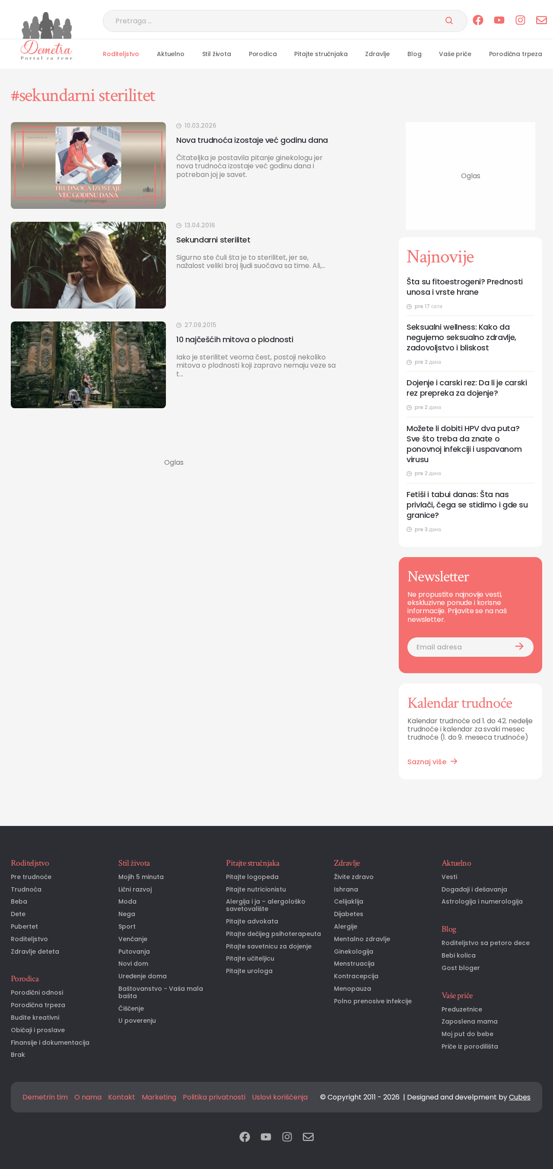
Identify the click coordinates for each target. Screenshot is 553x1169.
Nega (126, 914)
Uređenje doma (142, 976)
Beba (19, 901)
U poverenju (137, 1020)
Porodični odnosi (37, 992)
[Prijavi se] (519, 647)
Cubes (520, 1097)
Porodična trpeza (515, 54)
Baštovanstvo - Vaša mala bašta (160, 992)
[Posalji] (449, 21)
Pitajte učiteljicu (250, 958)
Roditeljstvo (121, 54)
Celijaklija (348, 901)
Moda (127, 901)
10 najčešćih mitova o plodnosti (234, 339)
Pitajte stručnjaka (320, 54)
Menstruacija (354, 963)
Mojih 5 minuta (141, 877)
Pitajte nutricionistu (256, 889)
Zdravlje (377, 54)
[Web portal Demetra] (46, 50)
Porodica (263, 54)
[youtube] (499, 21)
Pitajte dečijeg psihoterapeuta (273, 934)
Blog (414, 54)
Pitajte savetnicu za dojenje (268, 946)
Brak (18, 1055)
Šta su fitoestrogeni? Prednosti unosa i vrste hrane (465, 287)
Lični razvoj (135, 889)
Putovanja (134, 951)
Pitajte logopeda (252, 877)
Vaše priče (455, 54)
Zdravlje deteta (35, 951)
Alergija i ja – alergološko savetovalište (265, 905)
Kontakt (121, 1097)
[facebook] (478, 21)
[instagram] (520, 21)
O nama (88, 1097)
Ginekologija (353, 951)
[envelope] (541, 21)
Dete (18, 914)
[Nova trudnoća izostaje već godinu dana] (88, 165)
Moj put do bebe (467, 1034)
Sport (127, 926)
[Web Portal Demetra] (46, 25)
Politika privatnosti (214, 1097)
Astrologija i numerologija (482, 901)
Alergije (345, 926)
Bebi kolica (459, 955)
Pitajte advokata (252, 921)
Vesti (449, 877)
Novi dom (133, 963)
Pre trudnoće (31, 877)
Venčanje (132, 939)
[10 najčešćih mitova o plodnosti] (88, 364)
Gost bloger (461, 968)
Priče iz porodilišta (470, 1046)
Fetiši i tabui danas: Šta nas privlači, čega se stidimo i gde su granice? (467, 504)
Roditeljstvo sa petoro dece (486, 943)
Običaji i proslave (38, 1030)
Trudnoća (26, 889)
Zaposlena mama (470, 1021)
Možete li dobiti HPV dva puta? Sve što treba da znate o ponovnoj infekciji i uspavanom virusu (464, 444)
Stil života (216, 54)
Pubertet (24, 926)
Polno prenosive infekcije (373, 1001)
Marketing (159, 1097)
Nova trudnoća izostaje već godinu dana (252, 140)
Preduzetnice (462, 1009)
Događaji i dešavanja (474, 889)
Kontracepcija (356, 976)
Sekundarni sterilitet (213, 240)
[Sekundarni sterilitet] (88, 265)
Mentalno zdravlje (362, 939)
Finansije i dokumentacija (50, 1042)
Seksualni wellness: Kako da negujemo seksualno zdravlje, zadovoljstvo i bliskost (461, 337)
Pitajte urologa (249, 971)
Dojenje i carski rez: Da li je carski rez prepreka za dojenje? (467, 388)
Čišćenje (131, 1008)
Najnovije (440, 256)
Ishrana (346, 889)
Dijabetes (348, 914)
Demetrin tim (45, 1097)
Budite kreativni (35, 1017)
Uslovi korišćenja (280, 1097)
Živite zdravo (354, 877)
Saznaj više (426, 762)
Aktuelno (170, 54)
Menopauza (352, 989)
